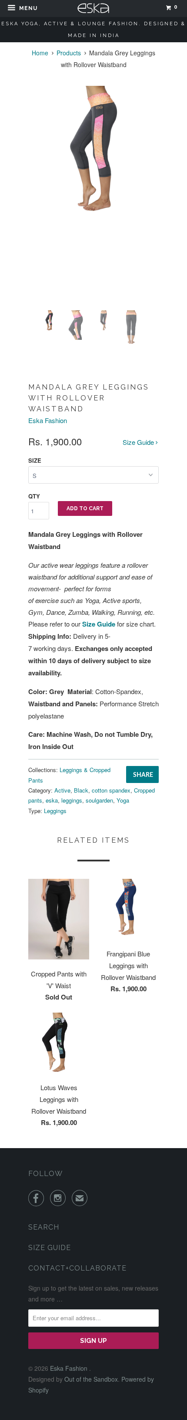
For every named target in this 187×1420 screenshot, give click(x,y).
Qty (34, 496)
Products (69, 52)
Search (43, 1227)
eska (52, 800)
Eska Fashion (47, 420)
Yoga (123, 800)
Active (62, 790)
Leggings (55, 811)
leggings (71, 800)
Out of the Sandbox (91, 1379)
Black (81, 790)
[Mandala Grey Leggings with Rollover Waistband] (93, 151)
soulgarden (99, 800)
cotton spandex (111, 790)
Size (34, 460)
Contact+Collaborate (77, 1268)
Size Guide (139, 442)
